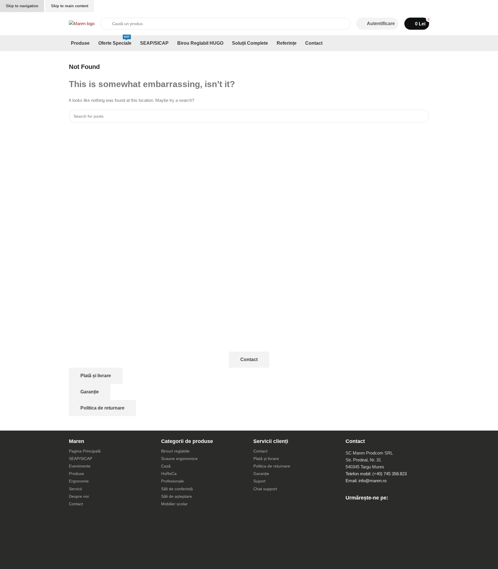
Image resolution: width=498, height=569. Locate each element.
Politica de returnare (102, 407)
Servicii (75, 489)
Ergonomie (79, 481)
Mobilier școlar (174, 504)
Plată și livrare (95, 375)
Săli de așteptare (176, 496)
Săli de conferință (177, 489)
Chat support (265, 489)
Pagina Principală (85, 451)
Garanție (89, 391)
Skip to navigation (22, 6)
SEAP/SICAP (80, 458)
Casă (166, 466)
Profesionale (172, 481)
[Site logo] (82, 23)
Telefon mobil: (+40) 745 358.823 (376, 473)
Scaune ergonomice (179, 458)
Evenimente (79, 466)
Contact (249, 359)
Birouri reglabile (175, 451)
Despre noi (79, 496)
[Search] (422, 116)
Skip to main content (69, 6)
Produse (76, 473)
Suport (259, 481)
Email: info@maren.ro (366, 480)
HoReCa (169, 473)
